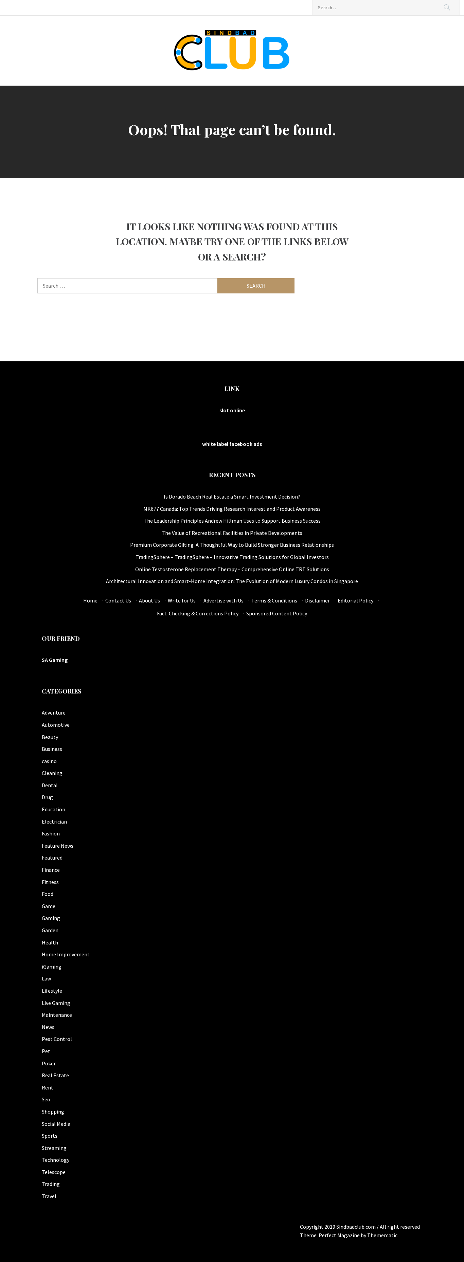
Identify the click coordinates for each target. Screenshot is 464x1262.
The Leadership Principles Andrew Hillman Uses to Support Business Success (232, 520)
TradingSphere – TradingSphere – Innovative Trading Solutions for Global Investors (232, 557)
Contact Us (118, 600)
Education (53, 809)
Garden (50, 930)
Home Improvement (66, 954)
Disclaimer (317, 600)
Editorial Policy (355, 600)
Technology (55, 1159)
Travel (49, 1196)
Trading (51, 1183)
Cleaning (52, 773)
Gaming (51, 918)
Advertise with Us (223, 600)
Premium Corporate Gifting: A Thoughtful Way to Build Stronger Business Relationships (232, 544)
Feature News (57, 845)
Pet (46, 1051)
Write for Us (182, 600)
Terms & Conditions (274, 600)
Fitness (50, 882)
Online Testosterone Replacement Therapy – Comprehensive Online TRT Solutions (232, 569)
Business (52, 748)
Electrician (54, 821)
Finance (51, 869)
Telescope (54, 1172)
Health (50, 942)
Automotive (56, 724)
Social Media (56, 1123)
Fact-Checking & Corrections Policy (197, 613)
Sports (49, 1135)
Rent (47, 1087)
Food (47, 893)
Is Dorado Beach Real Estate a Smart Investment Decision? (232, 496)
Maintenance (57, 1014)
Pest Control (57, 1038)
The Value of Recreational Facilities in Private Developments (232, 532)
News (48, 1027)
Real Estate (55, 1075)
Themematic (382, 1235)
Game (48, 906)
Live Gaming (56, 1002)
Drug (47, 797)
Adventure (54, 712)
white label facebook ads (232, 443)
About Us (149, 600)
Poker (49, 1063)
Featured (52, 857)
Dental (50, 785)
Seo (46, 1099)
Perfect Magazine (340, 1235)
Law (46, 978)
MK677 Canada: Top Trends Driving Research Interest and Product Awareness (232, 508)
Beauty (50, 737)
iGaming (51, 966)
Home (90, 600)
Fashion (51, 833)
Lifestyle (52, 990)
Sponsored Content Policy (276, 613)
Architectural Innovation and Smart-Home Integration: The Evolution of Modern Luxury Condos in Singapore (232, 581)
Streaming (54, 1147)
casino (49, 761)
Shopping (53, 1111)
